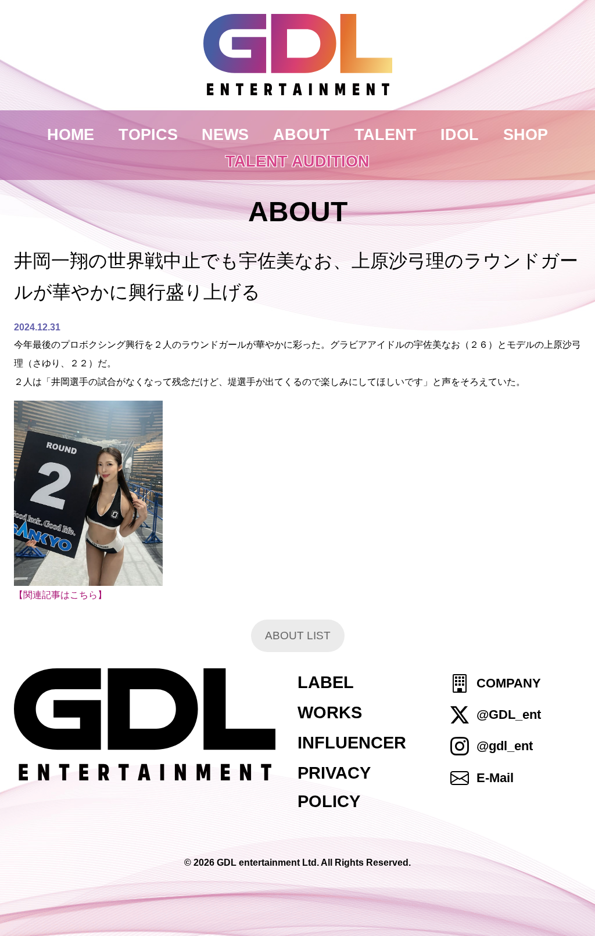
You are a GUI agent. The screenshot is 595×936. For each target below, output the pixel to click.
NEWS (225, 134)
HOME (70, 134)
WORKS (330, 712)
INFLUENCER (352, 742)
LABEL (326, 682)
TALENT (385, 134)
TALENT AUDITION (297, 161)
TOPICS (148, 134)
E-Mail (495, 778)
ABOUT (301, 134)
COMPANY (508, 683)
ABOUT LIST (298, 635)
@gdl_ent (504, 746)
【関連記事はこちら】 (60, 595)
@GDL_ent (508, 714)
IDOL (459, 134)
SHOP (525, 134)
